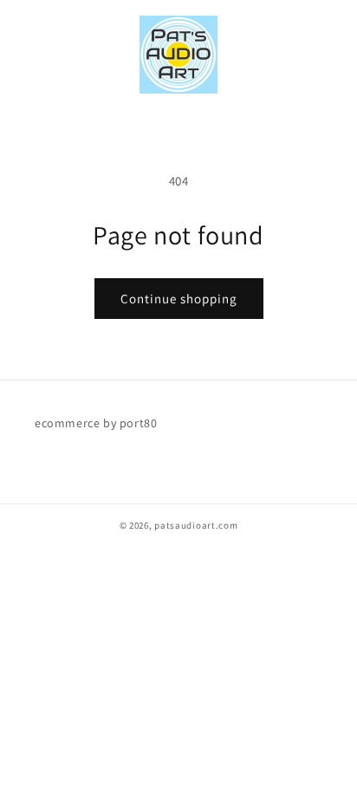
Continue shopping (178, 298)
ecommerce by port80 (96, 423)
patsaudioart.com (195, 525)
